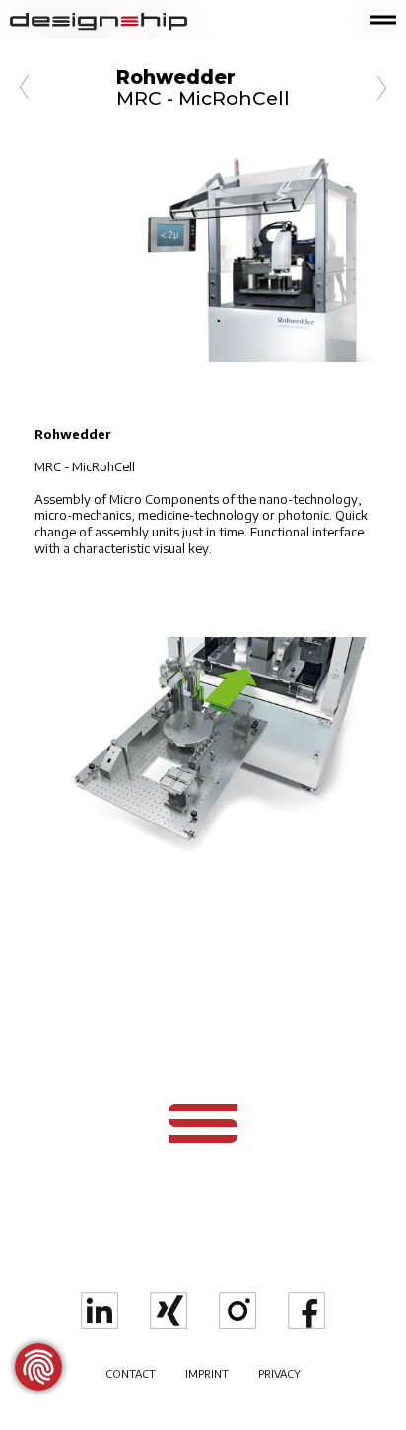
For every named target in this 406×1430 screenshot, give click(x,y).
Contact (130, 1373)
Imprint (207, 1373)
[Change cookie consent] (38, 1367)
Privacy (279, 1373)
